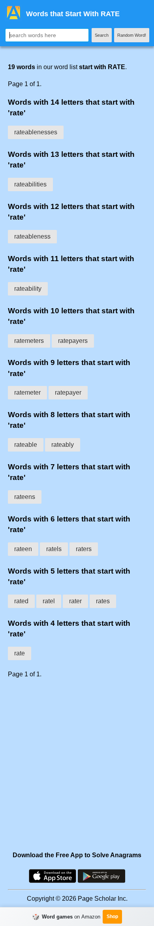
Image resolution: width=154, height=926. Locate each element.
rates (103, 601)
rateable (25, 444)
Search (102, 35)
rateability (27, 288)
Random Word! (131, 35)
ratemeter (27, 392)
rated (21, 601)
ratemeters (29, 340)
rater (75, 601)
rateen (23, 549)
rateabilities (30, 184)
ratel (49, 601)
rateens (24, 496)
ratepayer (68, 392)
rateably (62, 444)
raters (84, 549)
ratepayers (73, 340)
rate (19, 653)
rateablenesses (35, 132)
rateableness (32, 236)
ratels (54, 549)
